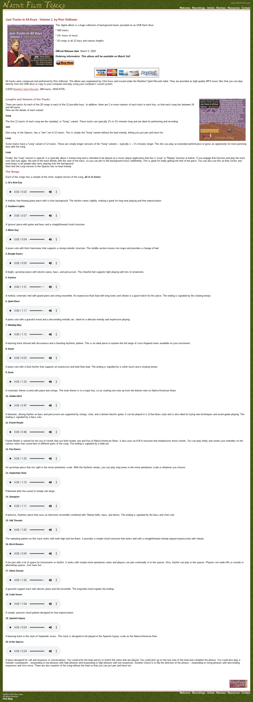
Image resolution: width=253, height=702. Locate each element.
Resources (234, 7)
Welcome (185, 7)
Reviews (221, 7)
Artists (210, 7)
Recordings (198, 7)
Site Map (8, 698)
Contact (246, 7)
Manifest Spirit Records (26, 89)
